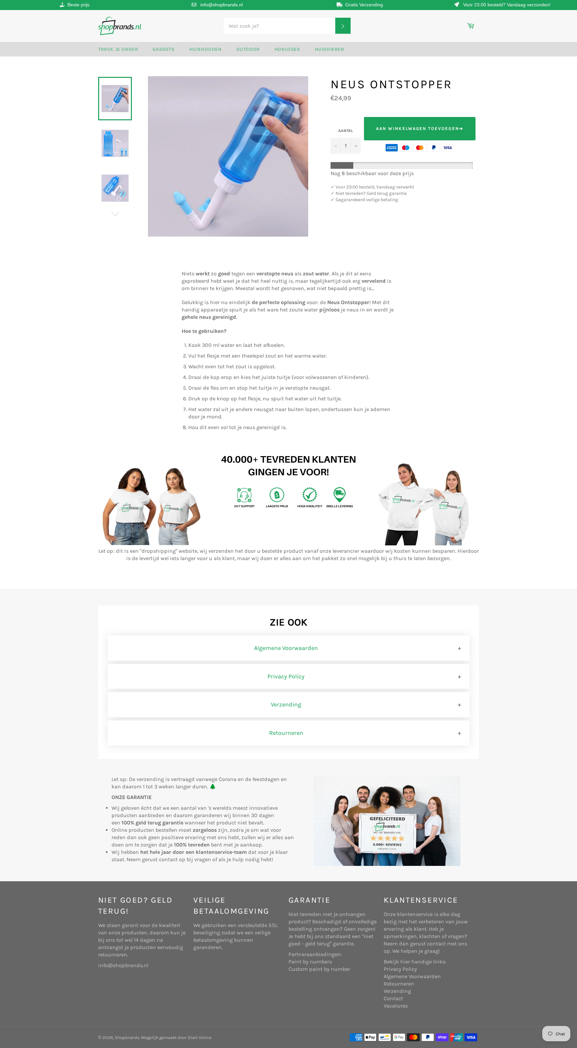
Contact (393, 998)
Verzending (286, 704)
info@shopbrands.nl (221, 4)
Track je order (118, 49)
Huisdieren (329, 49)
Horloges (287, 49)
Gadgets (163, 49)
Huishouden (205, 49)
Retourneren (286, 733)
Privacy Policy (286, 676)
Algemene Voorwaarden (286, 648)
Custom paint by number (319, 969)
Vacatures (396, 1006)
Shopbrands (127, 1037)
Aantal (345, 130)
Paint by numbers (310, 961)
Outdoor (248, 49)
